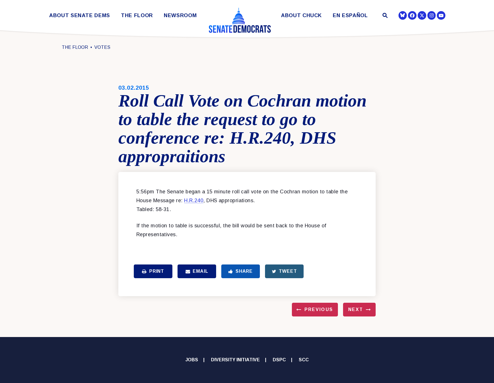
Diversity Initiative (235, 359)
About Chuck (301, 15)
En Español (350, 15)
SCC (304, 359)
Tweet (288, 271)
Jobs (192, 359)
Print (156, 271)
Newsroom (180, 15)
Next (355, 309)
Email (200, 271)
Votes (102, 47)
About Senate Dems (79, 15)
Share (244, 271)
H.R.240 (193, 200)
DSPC (279, 359)
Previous (318, 309)
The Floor (137, 15)
